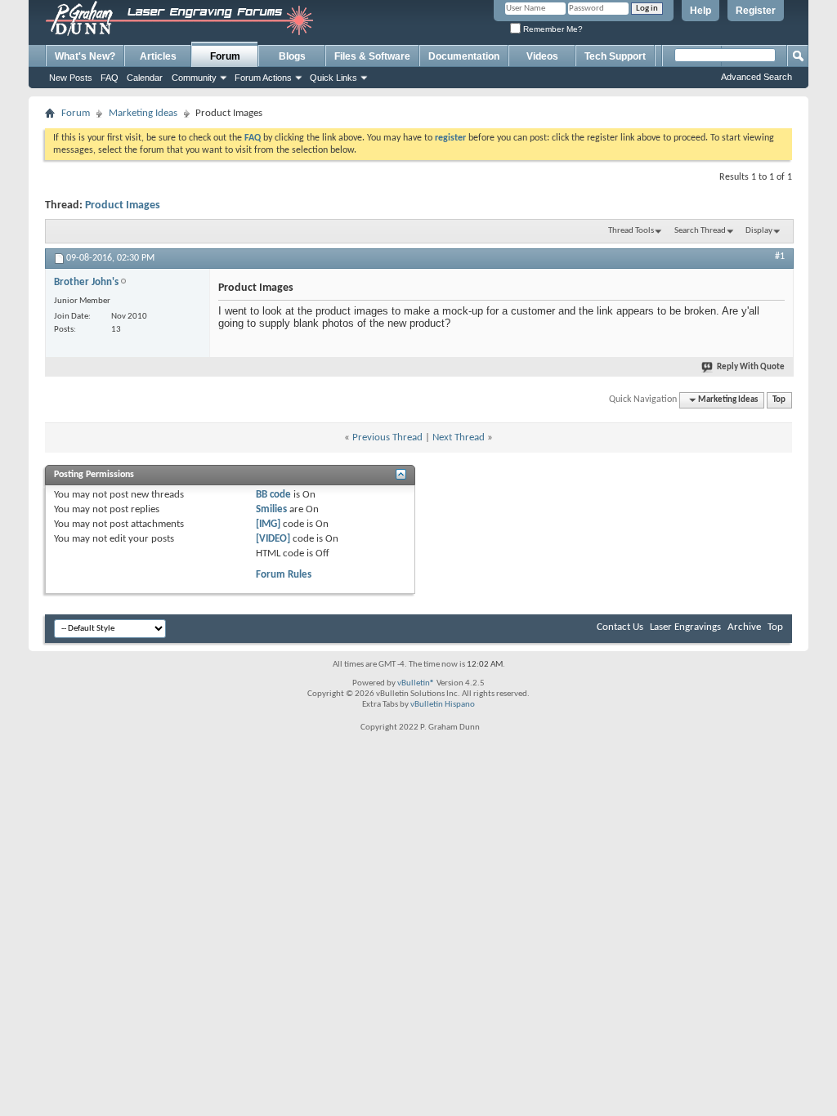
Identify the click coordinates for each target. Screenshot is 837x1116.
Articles (158, 56)
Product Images (122, 205)
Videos (542, 56)
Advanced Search (756, 77)
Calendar (145, 78)
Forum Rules (283, 574)
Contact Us (620, 627)
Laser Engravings (685, 627)
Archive (744, 627)
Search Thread (700, 230)
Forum (225, 56)
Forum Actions (263, 78)
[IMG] (268, 524)
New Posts (70, 78)
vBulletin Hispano (442, 704)
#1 (780, 256)
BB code (273, 494)
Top (779, 399)
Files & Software (372, 56)
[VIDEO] (273, 538)
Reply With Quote (751, 367)
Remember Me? (552, 29)
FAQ (110, 78)
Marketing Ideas (143, 113)
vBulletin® (416, 683)
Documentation (463, 56)
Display (758, 230)
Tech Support (615, 56)
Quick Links (333, 78)
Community (194, 78)
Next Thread (458, 437)
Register (756, 10)
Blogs (292, 56)
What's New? (85, 56)
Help (700, 10)
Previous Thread (387, 437)
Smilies (271, 509)
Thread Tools (631, 230)
